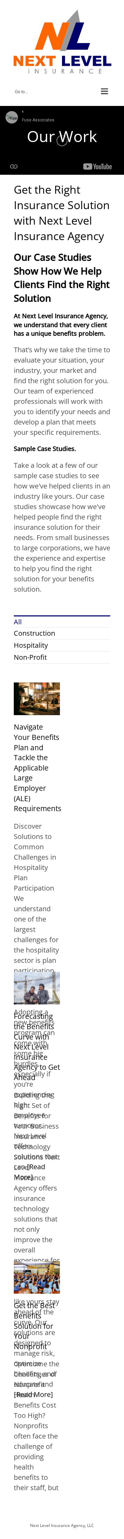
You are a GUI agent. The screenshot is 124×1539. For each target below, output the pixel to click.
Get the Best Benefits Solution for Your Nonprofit (34, 1326)
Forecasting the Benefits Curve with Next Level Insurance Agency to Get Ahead (37, 1046)
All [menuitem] (18, 621)
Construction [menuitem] (34, 633)
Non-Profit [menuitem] (30, 657)
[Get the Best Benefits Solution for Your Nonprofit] (37, 1266)
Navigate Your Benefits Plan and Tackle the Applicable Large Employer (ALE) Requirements (37, 767)
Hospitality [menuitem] (31, 645)
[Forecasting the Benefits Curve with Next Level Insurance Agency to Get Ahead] (37, 976)
